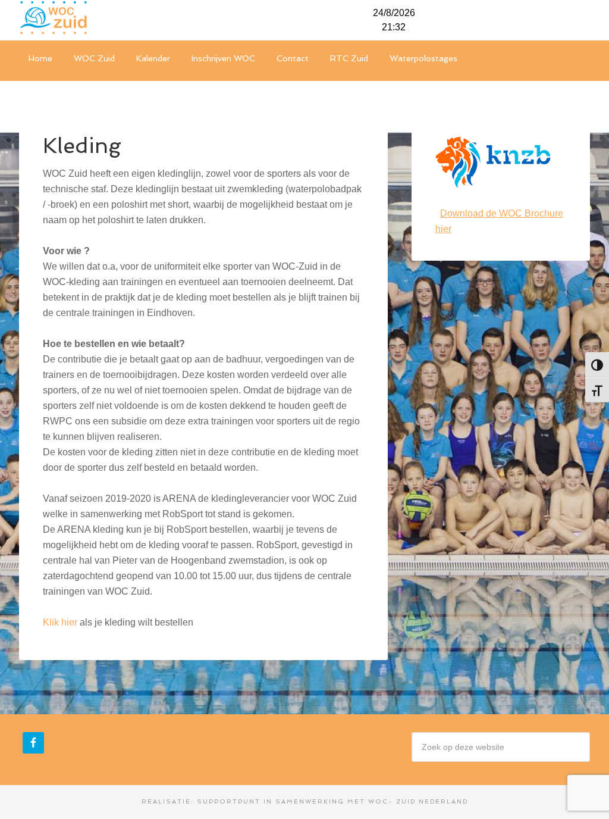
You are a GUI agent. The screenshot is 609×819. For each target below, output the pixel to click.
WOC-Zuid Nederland (108, 18)
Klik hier (60, 622)
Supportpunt (228, 801)
